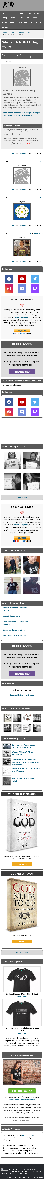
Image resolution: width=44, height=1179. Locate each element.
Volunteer (23, 22)
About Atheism (9, 738)
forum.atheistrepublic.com (22, 695)
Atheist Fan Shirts (10, 550)
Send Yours (22, 497)
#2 (41, 161)
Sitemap (10, 1177)
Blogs (20, 13)
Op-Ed (36, 13)
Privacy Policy (38, 1177)
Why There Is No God (22, 794)
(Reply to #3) (38, 233)
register (12, 55)
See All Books (22, 953)
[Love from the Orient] (12, 469)
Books (4, 22)
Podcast (14, 18)
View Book (22, 864)
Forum (12, 13)
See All (23, 447)
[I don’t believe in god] (12, 489)
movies (6, 1138)
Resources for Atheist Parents (16, 630)
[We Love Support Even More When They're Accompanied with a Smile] (31, 489)
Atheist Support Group (13, 616)
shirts (30, 1135)
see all (23, 603)
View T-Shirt (22, 996)
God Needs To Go (22, 873)
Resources (25, 18)
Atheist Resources (10, 603)
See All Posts (23, 739)
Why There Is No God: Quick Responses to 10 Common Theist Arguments (26, 762)
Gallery (4, 18)
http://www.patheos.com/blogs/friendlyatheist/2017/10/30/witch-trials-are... (21, 113)
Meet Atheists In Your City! (14, 635)
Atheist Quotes (9, 708)
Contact (5, 27)
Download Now (22, 371)
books (24, 1135)
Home (4, 13)
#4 (30, 233)
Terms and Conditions (23, 1177)
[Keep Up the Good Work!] (31, 469)
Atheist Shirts (8, 961)
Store (34, 18)
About (12, 22)
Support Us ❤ (35, 22)
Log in (4, 55)
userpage (27, 143)
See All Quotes (24, 708)
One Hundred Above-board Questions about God (23, 746)
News (28, 13)
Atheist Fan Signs (10, 446)
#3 (41, 197)
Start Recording (22, 1090)
